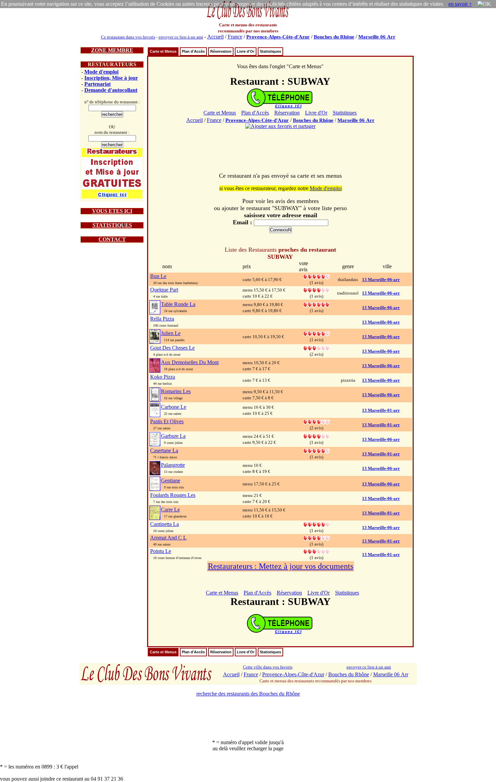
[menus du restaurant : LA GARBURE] (154, 438)
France (235, 37)
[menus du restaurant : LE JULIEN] (154, 336)
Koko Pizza (162, 377)
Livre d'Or (245, 51)
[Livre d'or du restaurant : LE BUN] (316, 276)
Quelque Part (164, 290)
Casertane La (164, 450)
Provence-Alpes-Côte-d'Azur (278, 37)
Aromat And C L (168, 537)
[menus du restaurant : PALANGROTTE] (154, 468)
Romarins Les (176, 391)
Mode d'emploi (101, 72)
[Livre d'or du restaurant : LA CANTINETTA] (316, 524)
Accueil (215, 37)
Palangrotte (173, 465)
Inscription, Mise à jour (111, 78)
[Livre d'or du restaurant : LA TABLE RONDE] (316, 304)
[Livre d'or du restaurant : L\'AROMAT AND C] (316, 537)
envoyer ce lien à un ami (181, 37)
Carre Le (170, 509)
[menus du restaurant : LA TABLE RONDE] (154, 307)
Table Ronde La (178, 304)
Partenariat (97, 84)
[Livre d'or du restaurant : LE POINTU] (316, 551)
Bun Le (158, 276)
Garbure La (173, 436)
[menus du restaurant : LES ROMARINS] (154, 394)
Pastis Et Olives (167, 421)
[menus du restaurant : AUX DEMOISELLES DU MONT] (154, 365)
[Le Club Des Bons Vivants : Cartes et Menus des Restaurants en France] (248, 18)
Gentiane (170, 480)
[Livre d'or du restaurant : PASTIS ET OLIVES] (316, 421)
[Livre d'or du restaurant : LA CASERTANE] (316, 450)
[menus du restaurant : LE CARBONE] (154, 409)
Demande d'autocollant (110, 90)
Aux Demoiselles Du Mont (190, 362)
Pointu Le (160, 551)
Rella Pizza (162, 319)
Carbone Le (173, 407)
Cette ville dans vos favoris (268, 667)
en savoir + (460, 4)
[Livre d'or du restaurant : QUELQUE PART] (316, 290)
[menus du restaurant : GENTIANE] (154, 483)
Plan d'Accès (193, 51)
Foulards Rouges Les (172, 495)
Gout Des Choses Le (172, 348)
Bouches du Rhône (334, 37)
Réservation (220, 51)
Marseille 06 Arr (376, 37)
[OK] (484, 4)
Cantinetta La (164, 524)
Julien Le (171, 333)
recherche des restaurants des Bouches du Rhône (248, 694)
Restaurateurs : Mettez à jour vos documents (280, 566)
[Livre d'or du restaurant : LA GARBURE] (316, 436)
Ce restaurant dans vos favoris (128, 37)
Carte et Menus (163, 51)
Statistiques (270, 51)
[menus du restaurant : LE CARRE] (154, 512)
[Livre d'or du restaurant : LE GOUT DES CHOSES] (316, 348)
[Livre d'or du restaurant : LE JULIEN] (316, 333)
